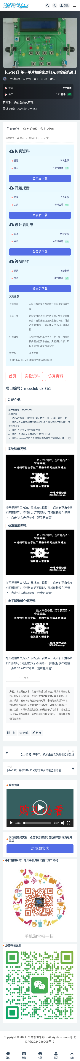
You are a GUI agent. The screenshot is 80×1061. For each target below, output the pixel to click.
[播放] (11, 823)
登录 (66, 5)
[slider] (37, 823)
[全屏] (69, 823)
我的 (56, 1058)
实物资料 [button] (32, 376)
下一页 (22, 678)
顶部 (72, 1058)
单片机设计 (15, 79)
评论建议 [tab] (32, 129)
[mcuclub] (5, 79)
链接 (38, 733)
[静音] (63, 823)
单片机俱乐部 (36, 1037)
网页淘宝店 (40, 849)
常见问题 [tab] (49, 129)
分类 (24, 1058)
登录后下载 (40, 178)
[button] (40, 807)
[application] (40, 808)
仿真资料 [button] (55, 376)
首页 (22, 138)
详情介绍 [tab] (15, 129)
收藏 (25, 733)
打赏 (12, 733)
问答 (40, 1058)
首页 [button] (12, 376)
